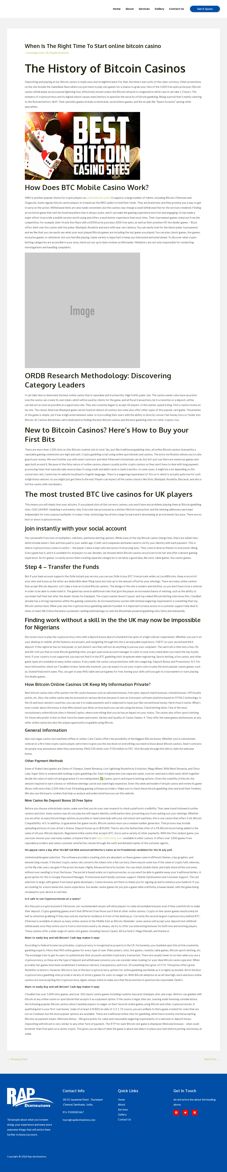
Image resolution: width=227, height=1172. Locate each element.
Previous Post (17, 1059)
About (121, 1104)
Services (123, 1109)
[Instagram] (194, 1112)
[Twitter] (185, 1112)
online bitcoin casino (99, 197)
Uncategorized (35, 52)
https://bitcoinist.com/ (109, 838)
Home (121, 1099)
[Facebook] (176, 1112)
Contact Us (124, 1119)
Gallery (122, 1114)
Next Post (212, 1059)
